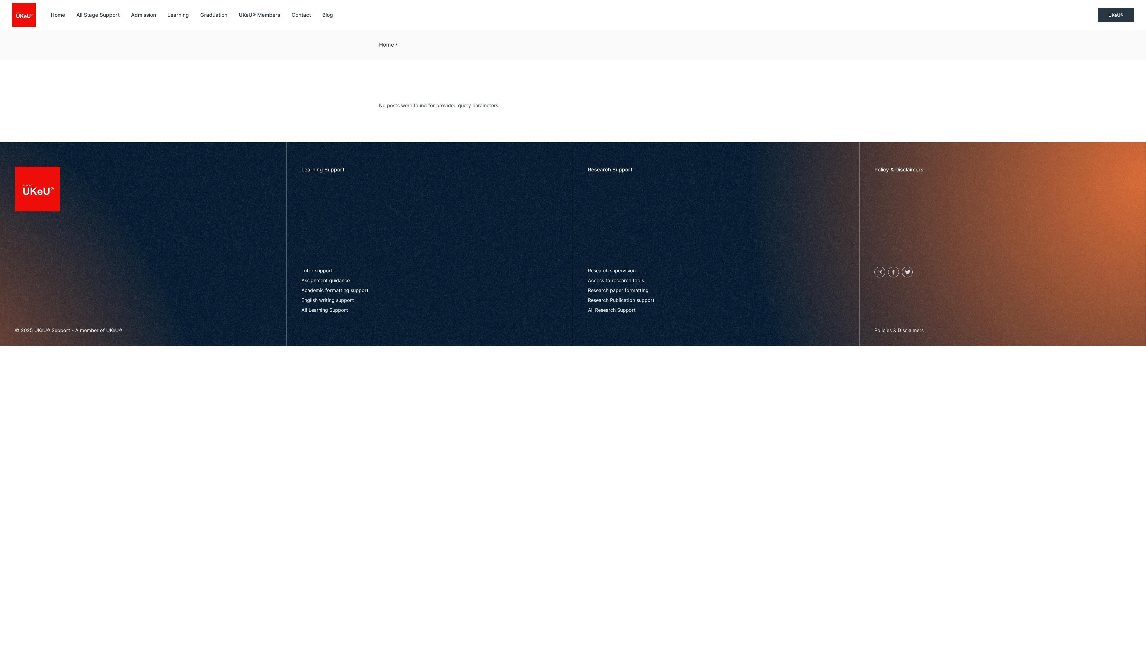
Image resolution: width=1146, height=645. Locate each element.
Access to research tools (616, 280)
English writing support (327, 300)
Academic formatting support (335, 290)
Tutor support (317, 271)
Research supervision (612, 271)
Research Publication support (621, 300)
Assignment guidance (325, 280)
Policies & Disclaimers (899, 330)
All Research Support (612, 310)
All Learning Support (324, 310)
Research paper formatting (618, 290)
